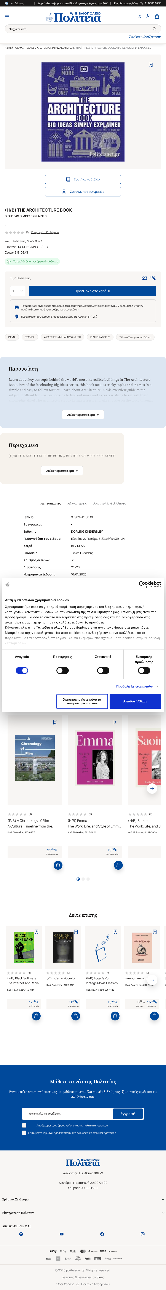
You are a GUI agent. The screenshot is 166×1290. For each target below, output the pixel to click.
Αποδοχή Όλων (135, 701)
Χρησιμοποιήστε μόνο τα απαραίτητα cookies (82, 701)
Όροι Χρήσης (65, 1284)
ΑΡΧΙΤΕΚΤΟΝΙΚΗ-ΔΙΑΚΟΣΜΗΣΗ (55, 48)
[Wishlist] (139, 16)
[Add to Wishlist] (151, 65)
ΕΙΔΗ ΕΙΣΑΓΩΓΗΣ (100, 337)
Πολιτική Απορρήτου (95, 1284)
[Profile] (148, 16)
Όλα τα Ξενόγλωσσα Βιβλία (135, 337)
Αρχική (9, 48)
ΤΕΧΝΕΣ (30, 48)
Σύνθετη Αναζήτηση (145, 36)
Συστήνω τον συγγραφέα (87, 192)
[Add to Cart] (58, 865)
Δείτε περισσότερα (83, 414)
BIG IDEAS (21, 252)
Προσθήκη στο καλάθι (92, 291)
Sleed (100, 1277)
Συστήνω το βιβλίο (87, 179)
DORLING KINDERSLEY (33, 247)
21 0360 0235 (153, 3)
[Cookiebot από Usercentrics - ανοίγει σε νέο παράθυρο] (142, 584)
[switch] (62, 670)
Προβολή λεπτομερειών (134, 686)
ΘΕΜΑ (19, 48)
